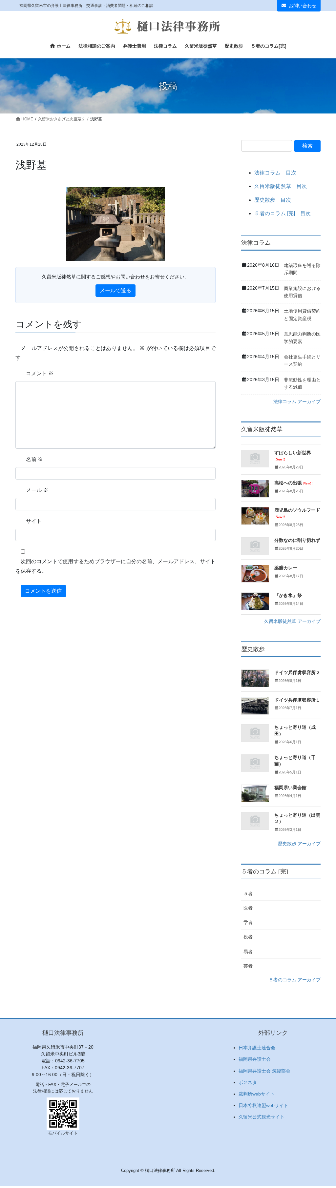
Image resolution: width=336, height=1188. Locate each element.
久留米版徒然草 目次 (280, 186)
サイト (34, 521)
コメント (39, 373)
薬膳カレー (285, 567)
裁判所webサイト (257, 1093)
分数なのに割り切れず (297, 540)
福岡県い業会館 (290, 787)
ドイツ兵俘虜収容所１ (297, 700)
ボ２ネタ (248, 1082)
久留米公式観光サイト (261, 1116)
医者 (248, 908)
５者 (248, 893)
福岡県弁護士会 (255, 1059)
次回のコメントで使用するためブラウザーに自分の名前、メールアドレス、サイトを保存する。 (115, 566)
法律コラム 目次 (275, 172)
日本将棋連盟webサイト (263, 1105)
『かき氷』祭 (288, 595)
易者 (248, 951)
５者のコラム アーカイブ (295, 979)
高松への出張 (293, 483)
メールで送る (115, 290)
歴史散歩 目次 (272, 200)
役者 (248, 936)
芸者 (248, 966)
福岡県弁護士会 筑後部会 (264, 1071)
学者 (248, 922)
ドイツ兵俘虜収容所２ (297, 672)
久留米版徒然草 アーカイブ (292, 621)
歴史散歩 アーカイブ (299, 843)
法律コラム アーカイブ (297, 401)
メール (37, 490)
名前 (34, 459)
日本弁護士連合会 (257, 1047)
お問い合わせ (302, 5)
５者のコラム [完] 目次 (282, 213)
